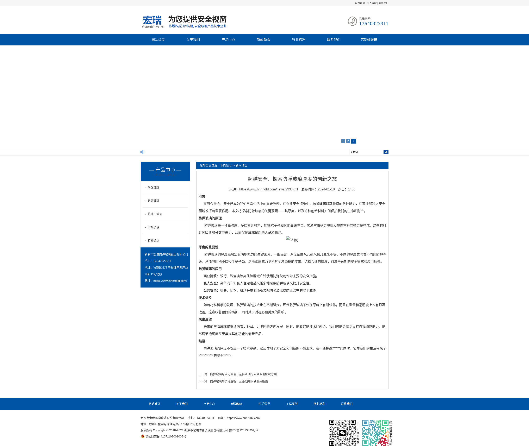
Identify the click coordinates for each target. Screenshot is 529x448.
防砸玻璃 (153, 200)
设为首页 (360, 3)
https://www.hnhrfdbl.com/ (170, 280)
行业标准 (298, 40)
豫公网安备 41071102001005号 (165, 436)
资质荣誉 (264, 403)
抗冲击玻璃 (155, 214)
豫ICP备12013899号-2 (243, 430)
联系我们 (383, 3)
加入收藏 (372, 3)
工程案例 (292, 403)
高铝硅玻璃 (369, 40)
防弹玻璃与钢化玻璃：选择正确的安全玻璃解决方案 (243, 374)
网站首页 (158, 40)
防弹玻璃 (153, 187)
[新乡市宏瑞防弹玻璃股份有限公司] (184, 28)
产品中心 (228, 40)
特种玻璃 (153, 240)
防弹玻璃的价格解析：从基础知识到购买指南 (239, 381)
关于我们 (193, 40)
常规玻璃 (153, 227)
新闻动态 (263, 40)
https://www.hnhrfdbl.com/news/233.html (268, 189)
